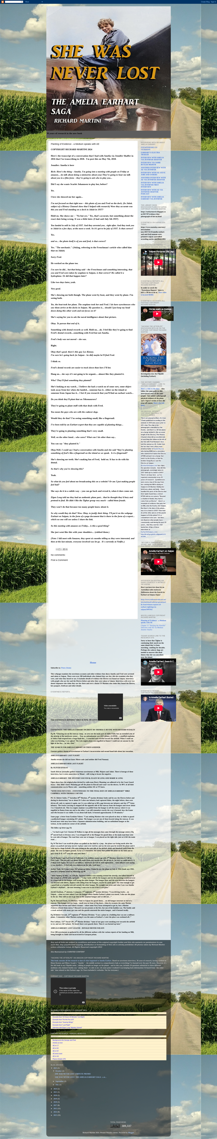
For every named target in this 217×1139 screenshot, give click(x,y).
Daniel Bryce (158, 449)
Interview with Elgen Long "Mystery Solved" (67, 1028)
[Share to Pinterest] (66, 549)
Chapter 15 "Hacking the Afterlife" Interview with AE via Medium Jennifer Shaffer (153, 628)
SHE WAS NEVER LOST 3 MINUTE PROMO (73, 1074)
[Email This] (57, 549)
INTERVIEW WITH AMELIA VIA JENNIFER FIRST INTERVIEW (152, 185)
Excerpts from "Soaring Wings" (63, 1022)
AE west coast (57, 1054)
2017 (55, 1105)
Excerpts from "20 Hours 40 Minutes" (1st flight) (69, 1017)
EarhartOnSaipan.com (149, 465)
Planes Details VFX (59, 1059)
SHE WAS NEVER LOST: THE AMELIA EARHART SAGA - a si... (80, 1077)
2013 (55, 1115)
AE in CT (56, 1045)
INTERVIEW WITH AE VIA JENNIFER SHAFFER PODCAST (152, 192)
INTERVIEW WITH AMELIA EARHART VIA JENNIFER (152, 198)
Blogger (131, 1133)
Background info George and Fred (64, 1040)
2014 (55, 1112)
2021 (55, 1092)
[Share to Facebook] (64, 549)
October (59, 1071)
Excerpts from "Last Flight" (61, 1025)
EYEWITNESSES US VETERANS (149, 148)
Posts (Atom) (66, 668)
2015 (55, 1108)
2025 (55, 1068)
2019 (55, 1099)
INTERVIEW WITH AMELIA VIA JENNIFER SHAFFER (152, 159)
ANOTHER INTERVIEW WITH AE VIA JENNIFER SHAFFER (153, 179)
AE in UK (56, 1056)
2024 (55, 1089)
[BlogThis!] (59, 549)
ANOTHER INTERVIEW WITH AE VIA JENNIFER (153, 169)
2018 (55, 1102)
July (57, 1085)
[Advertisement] (93, 640)
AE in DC (56, 1048)
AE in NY (56, 1051)
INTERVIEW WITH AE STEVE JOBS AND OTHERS (153, 174)
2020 (55, 1095)
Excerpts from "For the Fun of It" (63, 1019)
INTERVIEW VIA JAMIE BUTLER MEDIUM (151, 164)
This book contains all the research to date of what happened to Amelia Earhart (81, 961)
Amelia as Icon (58, 1043)
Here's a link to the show (150, 389)
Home (93, 662)
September (60, 1081)
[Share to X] (62, 549)
